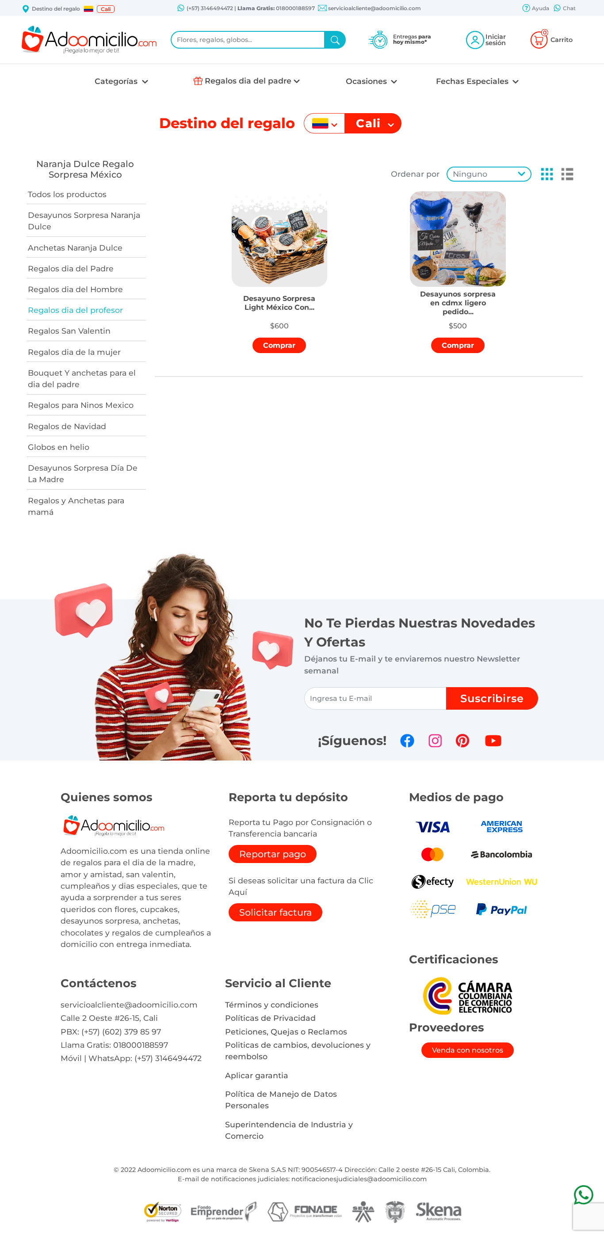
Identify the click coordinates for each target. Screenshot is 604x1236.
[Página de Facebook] (407, 741)
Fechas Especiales (473, 81)
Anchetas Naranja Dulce (75, 247)
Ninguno (470, 174)
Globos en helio (58, 447)
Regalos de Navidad (67, 426)
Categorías (117, 81)
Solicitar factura (275, 912)
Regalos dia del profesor (75, 310)
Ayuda (540, 8)
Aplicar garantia (256, 1075)
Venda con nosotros (467, 1050)
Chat (569, 8)
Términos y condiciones (271, 1004)
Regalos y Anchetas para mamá (76, 506)
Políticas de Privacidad (270, 1018)
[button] (88, 9)
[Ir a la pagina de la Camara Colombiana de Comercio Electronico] (467, 995)
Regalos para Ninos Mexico (81, 405)
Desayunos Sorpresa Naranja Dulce (84, 220)
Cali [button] (106, 9)
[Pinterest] (462, 741)
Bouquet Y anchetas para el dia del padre (82, 378)
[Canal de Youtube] (493, 741)
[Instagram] (435, 741)
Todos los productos (67, 194)
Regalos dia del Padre (71, 268)
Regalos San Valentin (69, 330)
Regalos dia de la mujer (74, 352)
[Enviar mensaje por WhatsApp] (583, 1194)
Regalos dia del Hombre (75, 289)
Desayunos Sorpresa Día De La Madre (83, 473)
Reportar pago (272, 853)
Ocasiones (367, 81)
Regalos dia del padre (248, 80)
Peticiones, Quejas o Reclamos (286, 1031)
